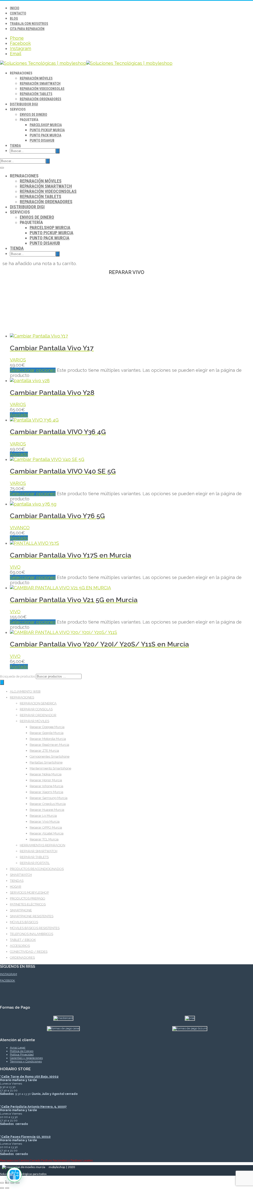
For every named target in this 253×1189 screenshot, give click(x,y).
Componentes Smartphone (49, 756)
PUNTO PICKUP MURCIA (47, 130)
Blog (14, 18)
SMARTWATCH (21, 875)
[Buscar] (2, 682)
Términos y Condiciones (26, 1061)
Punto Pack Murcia (45, 135)
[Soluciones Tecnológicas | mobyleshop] (86, 63)
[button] (14, 1174)
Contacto (18, 13)
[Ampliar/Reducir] (2, 1183)
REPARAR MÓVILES (34, 721)
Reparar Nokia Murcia (46, 774)
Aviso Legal (17, 1047)
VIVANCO (20, 527)
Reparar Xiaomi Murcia (46, 792)
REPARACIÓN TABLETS (36, 94)
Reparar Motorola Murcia (48, 739)
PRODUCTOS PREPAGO (27, 898)
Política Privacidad (22, 1054)
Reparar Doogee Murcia (47, 727)
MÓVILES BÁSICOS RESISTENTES (35, 928)
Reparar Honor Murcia (46, 780)
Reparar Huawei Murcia (47, 810)
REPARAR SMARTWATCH (38, 851)
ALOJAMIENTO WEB (25, 691)
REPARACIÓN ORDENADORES (40, 99)
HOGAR (15, 886)
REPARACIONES (22, 697)
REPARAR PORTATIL (35, 863)
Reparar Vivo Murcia (45, 821)
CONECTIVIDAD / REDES (28, 951)
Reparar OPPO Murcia (46, 827)
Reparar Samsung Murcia (48, 798)
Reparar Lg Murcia (43, 815)
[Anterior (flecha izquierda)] (2, 1188)
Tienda (15, 146)
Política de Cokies (21, 1051)
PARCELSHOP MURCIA (46, 125)
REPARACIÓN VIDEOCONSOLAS (42, 89)
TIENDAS (16, 881)
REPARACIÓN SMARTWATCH (40, 83)
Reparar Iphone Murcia (46, 786)
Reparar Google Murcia (46, 733)
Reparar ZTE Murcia (44, 750)
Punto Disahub (42, 140)
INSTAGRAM (8, 974)
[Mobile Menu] (2, 168)
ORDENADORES (22, 957)
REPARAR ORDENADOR (38, 715)
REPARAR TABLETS (34, 857)
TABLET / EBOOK (23, 940)
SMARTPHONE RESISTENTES (31, 916)
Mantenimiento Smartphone (50, 768)
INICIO (14, 8)
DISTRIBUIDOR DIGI (24, 104)
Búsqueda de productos (18, 676)
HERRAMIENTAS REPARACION (42, 845)
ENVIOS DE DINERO (33, 115)
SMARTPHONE (21, 910)
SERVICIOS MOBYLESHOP (29, 892)
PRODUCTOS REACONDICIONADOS (37, 869)
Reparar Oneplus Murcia (48, 804)
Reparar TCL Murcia (44, 839)
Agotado (19, 414)
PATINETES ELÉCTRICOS (28, 904)
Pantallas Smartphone (46, 762)
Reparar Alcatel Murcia (46, 833)
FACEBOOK (7, 980)
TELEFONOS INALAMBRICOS (31, 934)
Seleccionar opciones (33, 370)
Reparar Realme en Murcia (49, 745)
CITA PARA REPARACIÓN (27, 29)
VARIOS (18, 359)
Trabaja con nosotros (29, 24)
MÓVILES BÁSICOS (24, 922)
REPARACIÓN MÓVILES (36, 78)
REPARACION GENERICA (38, 703)
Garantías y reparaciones (26, 1058)
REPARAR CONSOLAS (36, 709)
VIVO (15, 567)
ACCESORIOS (20, 946)
